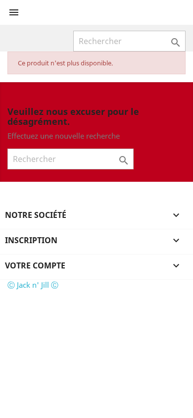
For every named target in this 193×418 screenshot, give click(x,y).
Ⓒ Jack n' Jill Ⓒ (32, 285)
